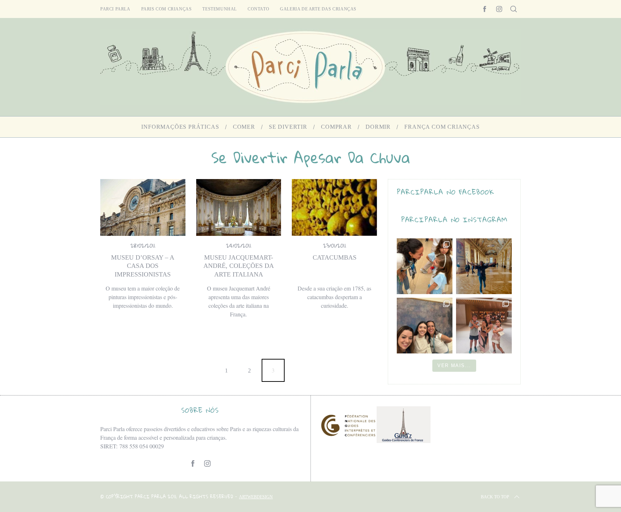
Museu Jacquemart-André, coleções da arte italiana (238, 266)
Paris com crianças (166, 9)
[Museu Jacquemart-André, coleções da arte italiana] (238, 207)
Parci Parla (115, 9)
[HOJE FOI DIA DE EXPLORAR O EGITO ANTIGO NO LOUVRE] (484, 325)
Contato (258, 9)
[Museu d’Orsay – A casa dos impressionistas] (142, 207)
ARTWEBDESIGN (256, 496)
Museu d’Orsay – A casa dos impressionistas (142, 266)
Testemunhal (219, 9)
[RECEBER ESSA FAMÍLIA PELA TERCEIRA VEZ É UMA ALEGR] (424, 325)
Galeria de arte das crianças (318, 9)
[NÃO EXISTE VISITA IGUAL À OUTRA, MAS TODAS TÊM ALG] (424, 266)
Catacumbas (334, 257)
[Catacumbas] (334, 207)
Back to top (495, 496)
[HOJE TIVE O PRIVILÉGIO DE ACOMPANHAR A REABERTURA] (484, 266)
